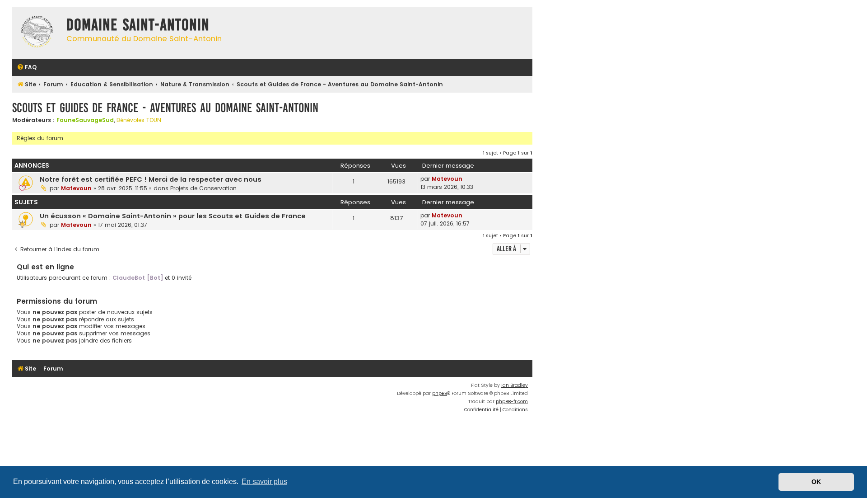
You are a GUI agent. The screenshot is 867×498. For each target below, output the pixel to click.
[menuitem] (27, 67)
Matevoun (76, 188)
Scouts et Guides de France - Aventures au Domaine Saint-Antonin (165, 108)
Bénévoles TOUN (139, 120)
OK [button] (816, 481)
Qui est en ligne (45, 267)
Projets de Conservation (203, 188)
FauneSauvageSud (85, 120)
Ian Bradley (514, 385)
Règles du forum (40, 138)
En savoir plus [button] (264, 481)
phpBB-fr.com (512, 401)
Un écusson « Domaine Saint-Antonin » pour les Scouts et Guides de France (173, 216)
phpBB (439, 393)
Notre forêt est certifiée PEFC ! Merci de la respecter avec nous (150, 179)
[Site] (37, 32)
